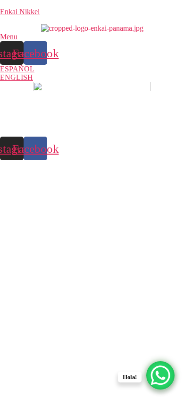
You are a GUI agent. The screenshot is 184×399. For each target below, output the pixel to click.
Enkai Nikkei (20, 12)
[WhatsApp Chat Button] (160, 375)
